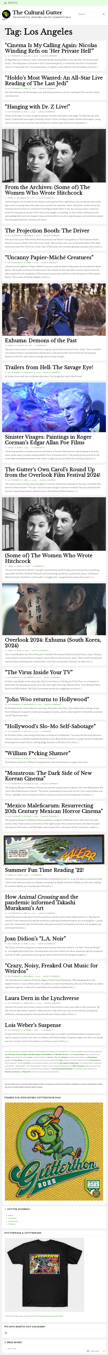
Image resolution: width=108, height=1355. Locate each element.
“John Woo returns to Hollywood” (47, 699)
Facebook (15, 1072)
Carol (10, 198)
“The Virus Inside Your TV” (39, 672)
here (61, 1060)
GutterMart (12, 1218)
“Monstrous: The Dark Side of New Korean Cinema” (48, 776)
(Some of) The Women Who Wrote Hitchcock (49, 558)
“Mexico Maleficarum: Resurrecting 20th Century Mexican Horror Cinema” (54, 808)
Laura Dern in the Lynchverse (42, 998)
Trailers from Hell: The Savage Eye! (49, 367)
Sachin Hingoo (21, 1054)
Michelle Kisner (62, 1054)
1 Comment (46, 731)
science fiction (79, 1054)
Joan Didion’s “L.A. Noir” (35, 939)
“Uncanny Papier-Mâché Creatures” (49, 257)
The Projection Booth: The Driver (47, 231)
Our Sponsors (13, 1221)
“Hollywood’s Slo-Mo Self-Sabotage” (50, 726)
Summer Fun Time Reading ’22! (44, 870)
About (10, 1215)
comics (8, 1057)
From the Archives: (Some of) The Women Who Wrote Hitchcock (47, 190)
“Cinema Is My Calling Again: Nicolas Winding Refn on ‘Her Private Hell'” (51, 48)
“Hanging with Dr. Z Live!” (37, 107)
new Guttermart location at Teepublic (49, 1316)
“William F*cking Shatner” (37, 753)
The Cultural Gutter (37, 13)
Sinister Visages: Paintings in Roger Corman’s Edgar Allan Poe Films (48, 440)
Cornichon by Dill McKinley (61, 1069)
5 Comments (38, 566)
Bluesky (8, 1072)
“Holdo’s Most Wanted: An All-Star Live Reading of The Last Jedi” (54, 80)
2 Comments (41, 345)
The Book (11, 1224)
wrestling (18, 1060)
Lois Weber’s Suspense (33, 1025)
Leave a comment (49, 56)
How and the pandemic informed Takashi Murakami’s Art (41, 902)
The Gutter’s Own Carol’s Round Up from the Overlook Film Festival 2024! (52, 472)
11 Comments (37, 448)
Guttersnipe (14, 56)
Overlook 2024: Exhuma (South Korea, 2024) (53, 643)
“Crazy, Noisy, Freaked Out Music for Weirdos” (51, 968)
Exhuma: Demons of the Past (41, 341)
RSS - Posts (12, 1349)
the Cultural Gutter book (69, 1063)
